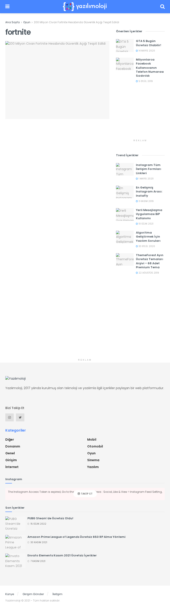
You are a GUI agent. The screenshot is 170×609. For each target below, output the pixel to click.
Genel (10, 453)
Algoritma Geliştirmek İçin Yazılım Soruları (148, 236)
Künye (9, 594)
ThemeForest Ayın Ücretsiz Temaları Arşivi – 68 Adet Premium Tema (149, 261)
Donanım (12, 446)
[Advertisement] (140, 115)
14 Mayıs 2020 (146, 50)
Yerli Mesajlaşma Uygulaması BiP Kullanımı (149, 214)
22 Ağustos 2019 (148, 272)
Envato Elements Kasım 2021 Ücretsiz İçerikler (62, 555)
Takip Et (86, 494)
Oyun (26, 22)
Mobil (91, 439)
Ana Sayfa (12, 22)
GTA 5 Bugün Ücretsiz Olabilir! (148, 43)
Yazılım (93, 467)
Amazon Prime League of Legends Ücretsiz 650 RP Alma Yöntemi (76, 537)
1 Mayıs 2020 (146, 178)
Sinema (93, 460)
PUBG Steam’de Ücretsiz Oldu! (50, 518)
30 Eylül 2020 (146, 246)
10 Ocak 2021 (145, 223)
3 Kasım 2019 (146, 201)
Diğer (9, 439)
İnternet (12, 467)
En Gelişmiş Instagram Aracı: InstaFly (149, 191)
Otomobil (95, 446)
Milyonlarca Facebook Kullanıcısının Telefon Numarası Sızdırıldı (150, 67)
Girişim (11, 460)
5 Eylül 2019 (145, 81)
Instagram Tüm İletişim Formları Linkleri (148, 169)
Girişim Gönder (33, 594)
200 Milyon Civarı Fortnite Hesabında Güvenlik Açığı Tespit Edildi (76, 22)
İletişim (57, 594)
